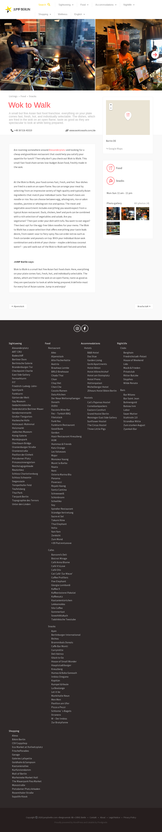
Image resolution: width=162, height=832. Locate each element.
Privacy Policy (130, 817)
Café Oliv (56, 569)
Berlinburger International (66, 634)
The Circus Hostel (96, 425)
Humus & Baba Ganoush (64, 672)
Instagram (77, 329)
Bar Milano (129, 394)
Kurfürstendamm (21, 769)
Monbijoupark (19, 439)
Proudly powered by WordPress (68, 822)
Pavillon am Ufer (60, 703)
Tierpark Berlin (20, 496)
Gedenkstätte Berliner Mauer (28, 408)
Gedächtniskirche (21, 405)
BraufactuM (143, 306)
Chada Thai (57, 375)
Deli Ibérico (57, 653)
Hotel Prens (93, 379)
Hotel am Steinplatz (98, 375)
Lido (125, 364)
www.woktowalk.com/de (82, 130)
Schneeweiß (57, 493)
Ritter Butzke (130, 375)
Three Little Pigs (96, 428)
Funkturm (17, 393)
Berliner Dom (19, 359)
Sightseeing (65, 4)
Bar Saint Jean (131, 398)
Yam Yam (56, 531)
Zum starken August (134, 425)
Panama (55, 478)
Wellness (62, 14)
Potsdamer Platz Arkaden (26, 788)
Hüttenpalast (94, 383)
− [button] (111, 108)
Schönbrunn (57, 497)
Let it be (55, 691)
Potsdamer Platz (21, 458)
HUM (53, 440)
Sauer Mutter (130, 413)
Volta (54, 527)
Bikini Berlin (18, 739)
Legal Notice (114, 817)
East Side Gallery (21, 374)
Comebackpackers (97, 406)
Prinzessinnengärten (23, 462)
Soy (53, 504)
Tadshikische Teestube (63, 619)
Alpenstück (19, 306)
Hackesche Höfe (20, 420)
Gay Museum (18, 401)
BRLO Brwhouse (60, 371)
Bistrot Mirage (59, 558)
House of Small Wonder (64, 661)
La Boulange (58, 688)
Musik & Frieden (131, 367)
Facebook (85, 329)
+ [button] (111, 104)
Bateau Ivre (129, 406)
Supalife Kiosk (19, 796)
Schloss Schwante (21, 477)
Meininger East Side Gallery (102, 417)
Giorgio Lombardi (60, 585)
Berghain (128, 352)
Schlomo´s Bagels (61, 710)
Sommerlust (58, 611)
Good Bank (57, 428)
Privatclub (129, 371)
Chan (54, 379)
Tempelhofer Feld (21, 485)
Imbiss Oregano (60, 676)
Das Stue (92, 356)
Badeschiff (17, 355)
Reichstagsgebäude (22, 466)
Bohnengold (130, 402)
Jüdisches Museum (22, 431)
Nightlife (127, 4)
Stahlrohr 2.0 (130, 417)
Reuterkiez (18, 469)
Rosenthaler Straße (23, 792)
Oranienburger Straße (24, 447)
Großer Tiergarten (22, 416)
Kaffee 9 (55, 588)
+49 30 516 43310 (23, 130)
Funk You (56, 421)
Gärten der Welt (20, 397)
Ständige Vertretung (62, 512)
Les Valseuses (58, 451)
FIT (14, 382)
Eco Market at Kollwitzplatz (27, 747)
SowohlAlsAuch (59, 615)
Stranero (56, 714)
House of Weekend (133, 360)
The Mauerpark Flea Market (27, 781)
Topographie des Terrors (25, 500)
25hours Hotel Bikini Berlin (102, 390)
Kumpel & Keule (60, 684)
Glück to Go (57, 657)
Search (42, 4)
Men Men (56, 699)
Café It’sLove (58, 566)
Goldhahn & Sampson (23, 762)
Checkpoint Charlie (22, 370)
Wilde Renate (130, 383)
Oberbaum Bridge (21, 443)
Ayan (53, 630)
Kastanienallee (20, 766)
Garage (16, 754)
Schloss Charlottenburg (25, 473)
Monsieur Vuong (60, 459)
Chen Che (56, 386)
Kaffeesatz (57, 596)
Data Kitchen (58, 394)
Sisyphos (128, 379)
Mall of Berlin (19, 773)
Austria (55, 364)
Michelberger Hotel (98, 386)
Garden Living (94, 360)
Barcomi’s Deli (59, 554)
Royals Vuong (58, 485)
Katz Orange (58, 447)
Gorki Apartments (97, 364)
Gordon (55, 432)
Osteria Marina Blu (61, 474)
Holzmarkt (18, 427)
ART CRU (17, 351)
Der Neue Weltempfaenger (65, 398)
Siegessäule (18, 481)
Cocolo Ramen (59, 390)
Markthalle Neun (60, 695)
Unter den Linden (21, 504)
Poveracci (56, 482)
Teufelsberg (18, 488)
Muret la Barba (59, 463)
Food (83, 4)
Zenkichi (55, 535)
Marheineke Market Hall (25, 777)
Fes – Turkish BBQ (61, 413)
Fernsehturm (19, 378)
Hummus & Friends (61, 444)
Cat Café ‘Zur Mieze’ (62, 573)
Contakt (93, 817)
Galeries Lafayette (22, 758)
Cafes (51, 550)
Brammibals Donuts (62, 642)
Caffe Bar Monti (59, 646)
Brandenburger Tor (22, 367)
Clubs (123, 347)
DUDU (54, 405)
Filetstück (56, 417)
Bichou (55, 638)
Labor (126, 409)
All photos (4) (141, 203)
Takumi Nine (58, 520)
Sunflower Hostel (96, 421)
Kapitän (55, 680)
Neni (53, 470)
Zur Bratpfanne (59, 722)
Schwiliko (56, 501)
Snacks (32, 96)
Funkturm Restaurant (63, 424)
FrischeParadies (20, 750)
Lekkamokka (58, 604)
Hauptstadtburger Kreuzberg (61, 667)
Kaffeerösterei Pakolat (63, 592)
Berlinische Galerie (22, 363)
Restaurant (54, 347)
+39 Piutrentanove (61, 543)
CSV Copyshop (19, 743)
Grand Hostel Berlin (98, 413)
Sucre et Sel (57, 516)
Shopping (43, 14)
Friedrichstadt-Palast (135, 356)
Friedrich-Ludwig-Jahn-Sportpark (24, 387)
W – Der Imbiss (59, 718)
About (102, 817)
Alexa (15, 735)
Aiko (53, 352)
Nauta (54, 466)
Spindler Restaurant (62, 508)
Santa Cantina (59, 489)
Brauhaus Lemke (60, 367)
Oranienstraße (20, 450)
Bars (122, 390)
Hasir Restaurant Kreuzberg (66, 436)
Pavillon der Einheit (22, 454)
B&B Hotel (93, 352)
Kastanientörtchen (61, 600)
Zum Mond (57, 539)
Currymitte (57, 650)
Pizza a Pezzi (58, 707)
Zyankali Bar (130, 428)
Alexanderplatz (57, 149)
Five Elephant (58, 581)
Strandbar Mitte (132, 421)
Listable (90, 822)
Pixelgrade (102, 822)
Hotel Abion (93, 367)
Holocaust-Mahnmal (23, 424)
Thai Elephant (59, 524)
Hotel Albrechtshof (98, 371)
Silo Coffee (57, 607)
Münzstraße (18, 785)
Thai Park (17, 492)
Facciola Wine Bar (60, 409)
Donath (55, 402)
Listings (13, 96)
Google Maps (116, 148)
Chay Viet (56, 383)
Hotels (88, 347)
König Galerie (19, 435)
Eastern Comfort (96, 409)
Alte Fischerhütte (60, 360)
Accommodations (104, 4)
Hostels (88, 397)
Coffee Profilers (59, 577)
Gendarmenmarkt (21, 412)
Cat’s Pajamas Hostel (98, 402)
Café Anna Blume (60, 562)
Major (54, 455)
